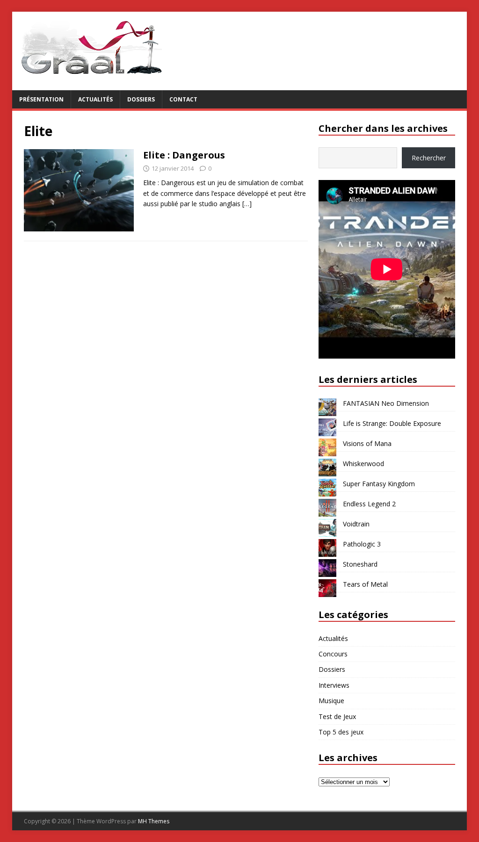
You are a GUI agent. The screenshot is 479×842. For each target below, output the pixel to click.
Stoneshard (360, 564)
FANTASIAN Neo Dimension (386, 403)
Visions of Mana (367, 443)
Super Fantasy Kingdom (379, 483)
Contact (183, 99)
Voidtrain (356, 523)
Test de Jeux (337, 716)
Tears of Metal (365, 584)
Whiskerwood (363, 463)
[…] (247, 203)
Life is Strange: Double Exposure (392, 423)
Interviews (334, 685)
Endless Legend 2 (369, 503)
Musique (331, 700)
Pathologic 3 (362, 544)
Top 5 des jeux (341, 731)
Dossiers (141, 99)
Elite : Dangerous (184, 155)
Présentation (41, 99)
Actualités (95, 99)
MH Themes (153, 821)
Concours (333, 653)
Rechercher (429, 157)
